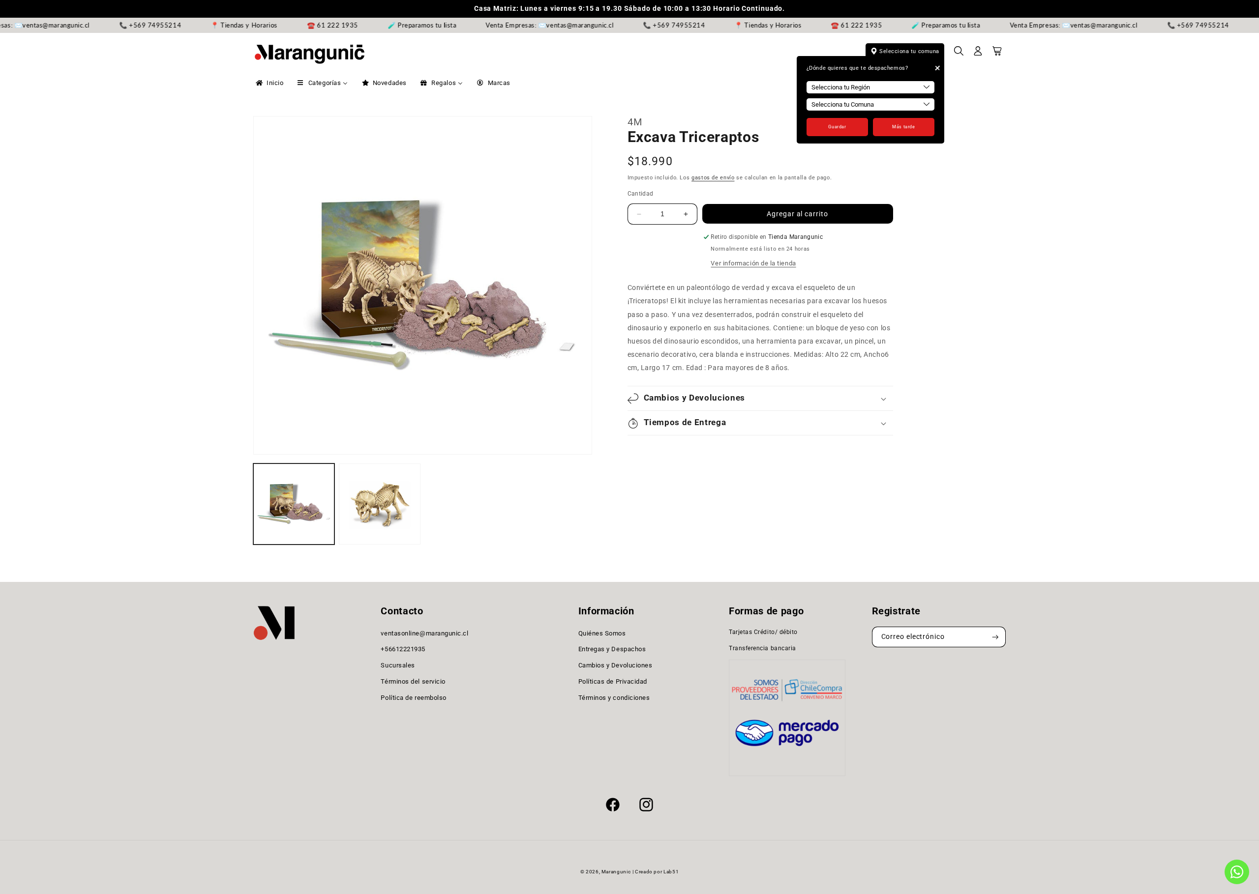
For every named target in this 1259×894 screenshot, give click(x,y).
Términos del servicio (413, 681)
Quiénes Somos (602, 633)
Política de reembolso (413, 697)
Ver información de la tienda (753, 263)
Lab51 (671, 871)
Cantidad (641, 193)
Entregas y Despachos (612, 649)
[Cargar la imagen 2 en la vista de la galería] (379, 504)
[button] (959, 54)
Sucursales (398, 665)
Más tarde (903, 126)
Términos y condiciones (614, 697)
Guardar (837, 126)
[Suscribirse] (995, 637)
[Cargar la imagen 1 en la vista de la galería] (293, 504)
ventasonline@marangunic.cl (424, 633)
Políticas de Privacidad (612, 681)
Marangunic (615, 871)
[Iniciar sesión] (978, 54)
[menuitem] (269, 83)
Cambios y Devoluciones (615, 665)
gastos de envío (712, 178)
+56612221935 (403, 649)
